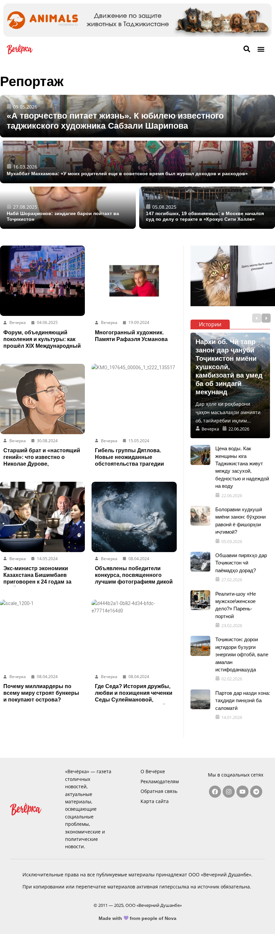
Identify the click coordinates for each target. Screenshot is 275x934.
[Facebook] (215, 792)
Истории (210, 324)
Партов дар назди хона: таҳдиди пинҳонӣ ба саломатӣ (242, 700)
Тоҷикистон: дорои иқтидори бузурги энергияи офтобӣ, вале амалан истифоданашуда (241, 654)
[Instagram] (229, 792)
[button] (261, 49)
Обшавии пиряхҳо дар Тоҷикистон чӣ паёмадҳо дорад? (241, 562)
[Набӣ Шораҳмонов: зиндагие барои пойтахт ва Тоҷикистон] (68, 208)
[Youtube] (242, 792)
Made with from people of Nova (138, 918)
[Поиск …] (246, 49)
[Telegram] (256, 792)
